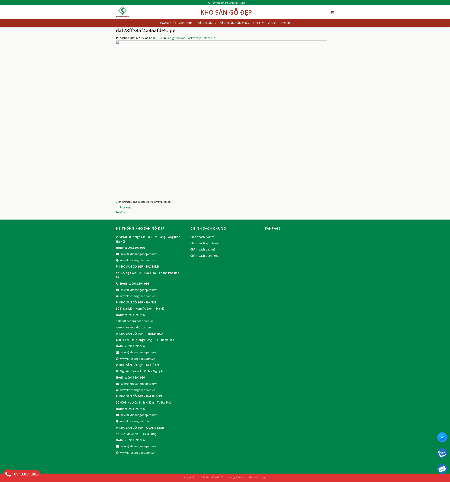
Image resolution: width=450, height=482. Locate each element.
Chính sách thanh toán (205, 256)
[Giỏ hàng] (332, 12)
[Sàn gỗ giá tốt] (155, 12)
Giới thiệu (187, 23)
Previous (123, 207)
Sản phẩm (205, 23)
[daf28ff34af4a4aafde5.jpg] (221, 119)
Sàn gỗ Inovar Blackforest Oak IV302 (190, 38)
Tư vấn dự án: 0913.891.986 (228, 2)
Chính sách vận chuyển (205, 243)
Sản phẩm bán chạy (234, 23)
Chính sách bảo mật (203, 249)
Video (272, 23)
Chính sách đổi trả (202, 237)
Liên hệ (285, 23)
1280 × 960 (156, 38)
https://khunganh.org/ (253, 477)
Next (121, 212)
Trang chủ (167, 23)
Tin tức (258, 23)
